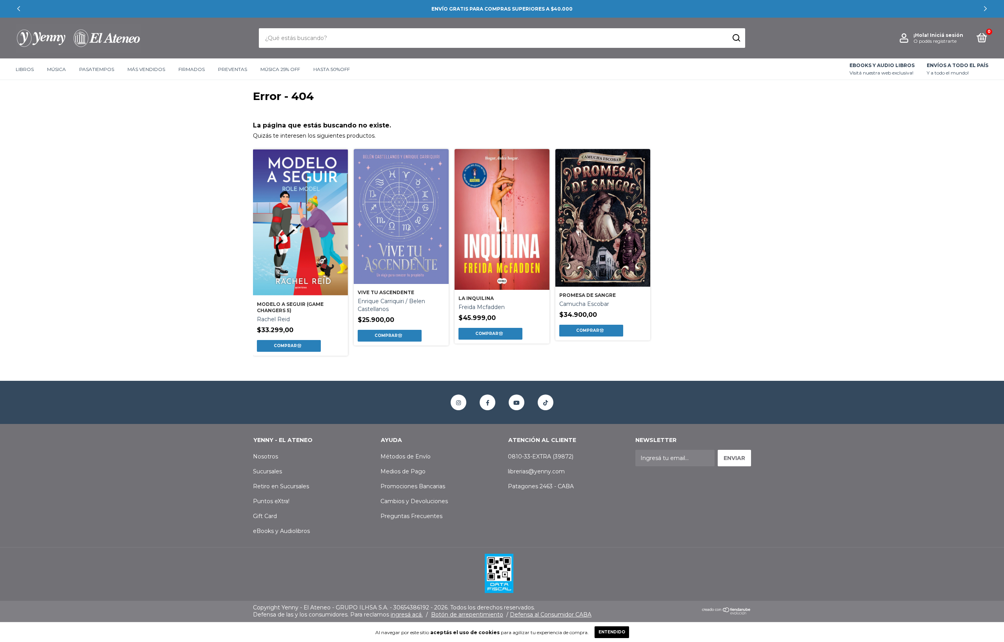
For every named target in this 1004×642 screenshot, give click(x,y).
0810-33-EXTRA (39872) (540, 456)
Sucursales (267, 471)
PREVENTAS (232, 69)
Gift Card (265, 516)
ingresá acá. (407, 614)
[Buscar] (735, 38)
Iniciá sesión (946, 35)
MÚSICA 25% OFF (280, 69)
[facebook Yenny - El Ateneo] (487, 402)
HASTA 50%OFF (331, 69)
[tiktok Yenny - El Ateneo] (545, 402)
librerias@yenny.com (536, 471)
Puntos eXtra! (271, 501)
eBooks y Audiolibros (281, 531)
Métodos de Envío (405, 456)
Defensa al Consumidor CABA (550, 614)
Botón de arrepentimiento (467, 614)
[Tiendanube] (726, 613)
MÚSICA (56, 69)
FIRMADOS (191, 69)
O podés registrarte (935, 41)
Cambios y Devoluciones (414, 501)
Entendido (611, 632)
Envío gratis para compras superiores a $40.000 (502, 9)
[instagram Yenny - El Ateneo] (458, 402)
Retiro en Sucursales (281, 486)
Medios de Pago (403, 471)
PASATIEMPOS (96, 69)
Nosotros (265, 456)
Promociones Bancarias (412, 486)
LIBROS (25, 69)
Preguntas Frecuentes (411, 516)
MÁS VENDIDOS (146, 69)
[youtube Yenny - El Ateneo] (516, 402)
